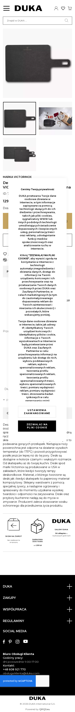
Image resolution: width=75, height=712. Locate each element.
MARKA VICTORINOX (17, 177)
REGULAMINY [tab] (13, 621)
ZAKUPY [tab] (9, 598)
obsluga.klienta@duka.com (21, 673)
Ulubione (63, 8)
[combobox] (37, 21)
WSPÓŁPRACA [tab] (14, 609)
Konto (56, 8)
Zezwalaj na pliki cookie (37, 426)
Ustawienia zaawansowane (37, 412)
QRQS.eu (44, 709)
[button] (19, 118)
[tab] (37, 650)
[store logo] (28, 8)
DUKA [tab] (7, 586)
